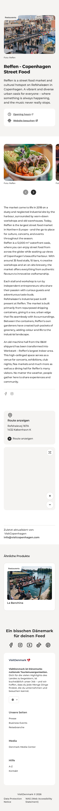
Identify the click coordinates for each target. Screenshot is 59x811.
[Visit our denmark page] (11, 645)
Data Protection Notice (13, 800)
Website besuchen (24, 120)
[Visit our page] (20, 645)
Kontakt (13, 770)
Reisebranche (16, 727)
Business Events (18, 723)
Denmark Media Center (22, 746)
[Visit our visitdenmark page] (29, 645)
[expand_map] (49, 452)
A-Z (11, 766)
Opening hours (22, 114)
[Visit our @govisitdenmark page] (39, 645)
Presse (12, 718)
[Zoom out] (50, 505)
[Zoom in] (50, 496)
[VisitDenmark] (19, 660)
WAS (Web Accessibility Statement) (38, 800)
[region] (29, 478)
